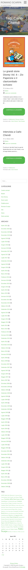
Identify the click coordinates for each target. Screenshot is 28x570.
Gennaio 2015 (5, 296)
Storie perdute (5, 216)
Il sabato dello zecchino (20, 505)
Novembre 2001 (5, 454)
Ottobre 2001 (4, 457)
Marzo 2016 (4, 274)
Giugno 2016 (4, 267)
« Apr (2, 554)
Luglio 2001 (4, 464)
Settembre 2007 (5, 367)
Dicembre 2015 (5, 283)
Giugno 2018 (4, 245)
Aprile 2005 (4, 422)
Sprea (6, 90)
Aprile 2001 (4, 473)
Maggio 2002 (4, 448)
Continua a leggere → (14, 111)
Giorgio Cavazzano (12, 503)
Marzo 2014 (4, 328)
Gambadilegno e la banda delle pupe (9, 501)
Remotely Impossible (9, 519)
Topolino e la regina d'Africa (7, 526)
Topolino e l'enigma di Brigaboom (16, 525)
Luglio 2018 (4, 241)
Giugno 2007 (4, 373)
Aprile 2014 (4, 325)
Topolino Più (8, 529)
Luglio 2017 (4, 257)
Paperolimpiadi (14, 517)
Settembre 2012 (5, 338)
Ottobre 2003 (4, 431)
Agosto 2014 (4, 312)
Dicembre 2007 (5, 364)
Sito (2, 209)
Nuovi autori (4, 200)
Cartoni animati (5, 190)
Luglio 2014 (4, 315)
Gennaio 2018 (5, 248)
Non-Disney (4, 197)
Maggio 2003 (4, 438)
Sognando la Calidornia (15, 521)
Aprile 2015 (4, 290)
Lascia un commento (10, 93)
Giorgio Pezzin (19, 503)
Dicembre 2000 (5, 480)
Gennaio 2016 (5, 280)
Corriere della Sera (10, 499)
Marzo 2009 (4, 361)
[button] (25, 2)
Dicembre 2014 (5, 299)
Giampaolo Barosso (4, 503)
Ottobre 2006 (4, 390)
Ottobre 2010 (4, 348)
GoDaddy (22, 567)
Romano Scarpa (11, 2)
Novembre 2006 (5, 386)
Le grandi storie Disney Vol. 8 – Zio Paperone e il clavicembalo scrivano (13, 78)
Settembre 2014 (5, 309)
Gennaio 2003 (5, 441)
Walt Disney (10, 531)
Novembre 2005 (5, 406)
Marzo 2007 (4, 380)
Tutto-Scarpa (21, 121)
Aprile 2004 (4, 428)
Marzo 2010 (4, 351)
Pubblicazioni (11, 119)
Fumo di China (20, 499)
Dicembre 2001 (5, 451)
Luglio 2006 (4, 399)
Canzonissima (4, 497)
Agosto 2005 (4, 412)
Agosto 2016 (4, 264)
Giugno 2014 (4, 319)
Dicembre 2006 (5, 383)
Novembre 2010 (5, 344)
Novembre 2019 (5, 235)
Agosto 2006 (4, 396)
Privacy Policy (14, 563)
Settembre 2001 (5, 460)
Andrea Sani (7, 495)
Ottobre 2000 (4, 486)
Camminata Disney (18, 495)
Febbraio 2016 (5, 277)
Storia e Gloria (17, 523)
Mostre (3, 193)
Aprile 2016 (4, 270)
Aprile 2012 (4, 341)
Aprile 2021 (4, 225)
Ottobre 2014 (4, 306)
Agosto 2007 (4, 370)
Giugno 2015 (4, 286)
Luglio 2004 (4, 425)
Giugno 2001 (4, 467)
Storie (2, 213)
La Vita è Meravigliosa (9, 511)
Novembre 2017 (5, 251)
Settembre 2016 (5, 261)
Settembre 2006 (5, 393)
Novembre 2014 (5, 303)
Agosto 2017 (4, 254)
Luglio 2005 (4, 415)
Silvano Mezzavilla (5, 521)
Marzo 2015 (4, 293)
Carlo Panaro (16, 497)
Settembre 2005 (5, 409)
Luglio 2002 (4, 444)
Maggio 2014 (4, 322)
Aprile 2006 (4, 402)
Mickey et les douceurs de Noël (11, 513)
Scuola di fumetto (18, 519)
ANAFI (2, 495)
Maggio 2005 (4, 419)
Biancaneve (12, 495)
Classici (2, 499)
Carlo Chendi (14, 121)
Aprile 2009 (4, 357)
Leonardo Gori (17, 511)
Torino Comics (14, 529)
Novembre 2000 (5, 483)
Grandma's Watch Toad (6, 505)
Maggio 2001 (4, 470)
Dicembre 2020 (5, 228)
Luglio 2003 (4, 435)
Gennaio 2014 (5, 335)
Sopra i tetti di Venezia (7, 523)
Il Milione (13, 505)
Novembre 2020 (5, 232)
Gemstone (19, 501)
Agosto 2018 (4, 238)
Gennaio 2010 (5, 354)
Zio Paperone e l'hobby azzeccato (18, 531)
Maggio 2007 (4, 377)
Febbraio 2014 (5, 332)
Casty (20, 497)
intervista (3, 507)
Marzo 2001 (4, 477)
